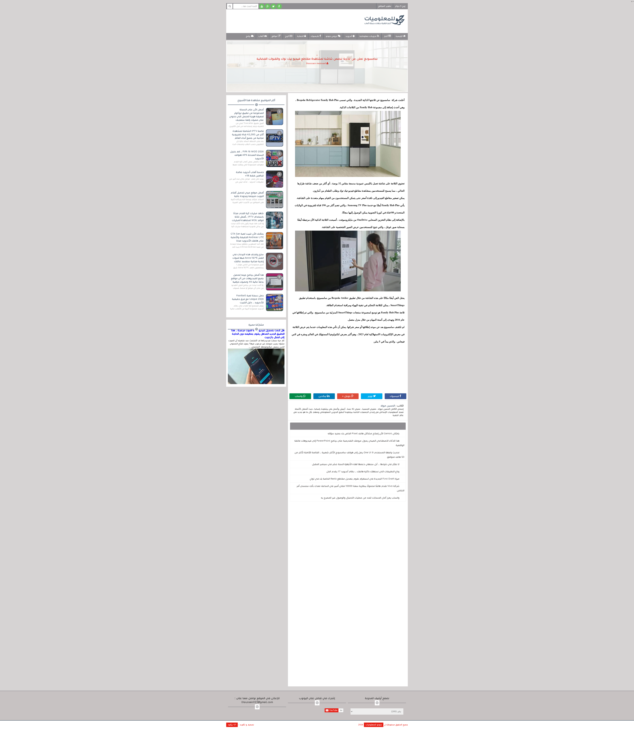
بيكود (230, 724)
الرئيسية (399, 36)
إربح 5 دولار (400, 6)
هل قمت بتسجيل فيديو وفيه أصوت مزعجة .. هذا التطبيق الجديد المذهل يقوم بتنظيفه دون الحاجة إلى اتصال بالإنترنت (257, 334)
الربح (287, 36)
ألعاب (261, 36)
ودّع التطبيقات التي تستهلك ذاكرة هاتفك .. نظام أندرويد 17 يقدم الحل (362, 471)
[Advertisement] (289, 20)
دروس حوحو (332, 36)
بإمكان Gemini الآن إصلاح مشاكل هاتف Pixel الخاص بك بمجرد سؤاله (363, 433)
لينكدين (322, 396)
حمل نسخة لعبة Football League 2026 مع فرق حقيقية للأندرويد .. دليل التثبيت (248, 299)
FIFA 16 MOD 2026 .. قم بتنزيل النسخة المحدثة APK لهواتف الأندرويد (247, 155)
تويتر (370, 396)
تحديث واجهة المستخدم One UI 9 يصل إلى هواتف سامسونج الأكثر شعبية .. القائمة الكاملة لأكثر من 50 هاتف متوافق (349, 454)
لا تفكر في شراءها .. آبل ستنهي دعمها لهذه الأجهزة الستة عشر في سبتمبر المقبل (355, 464)
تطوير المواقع (384, 6)
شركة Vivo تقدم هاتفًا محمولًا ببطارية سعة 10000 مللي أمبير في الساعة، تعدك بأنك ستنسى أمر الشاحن (350, 488)
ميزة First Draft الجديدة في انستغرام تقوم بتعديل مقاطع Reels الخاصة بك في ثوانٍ (354, 478)
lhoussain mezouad (316, 63)
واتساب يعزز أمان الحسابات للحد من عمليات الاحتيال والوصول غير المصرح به (360, 497)
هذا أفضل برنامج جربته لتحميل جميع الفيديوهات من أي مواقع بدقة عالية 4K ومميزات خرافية (247, 278)
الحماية (300, 36)
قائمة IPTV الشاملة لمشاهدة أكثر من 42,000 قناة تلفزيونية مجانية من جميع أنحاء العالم (248, 134)
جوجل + (346, 396)
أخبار (386, 36)
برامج (248, 36)
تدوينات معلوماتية (368, 36)
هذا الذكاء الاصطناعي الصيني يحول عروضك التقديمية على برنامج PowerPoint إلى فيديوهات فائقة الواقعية (349, 443)
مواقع (275, 36)
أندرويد (349, 36)
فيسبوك (395, 396)
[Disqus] (348, 549)
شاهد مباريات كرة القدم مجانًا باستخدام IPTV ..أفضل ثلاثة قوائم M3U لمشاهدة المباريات (248, 217)
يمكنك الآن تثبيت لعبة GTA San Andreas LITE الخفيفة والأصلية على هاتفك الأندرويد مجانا (247, 237)
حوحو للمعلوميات (374, 724)
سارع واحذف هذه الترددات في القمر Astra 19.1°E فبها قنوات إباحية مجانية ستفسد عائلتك (248, 258)
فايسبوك (315, 36)
